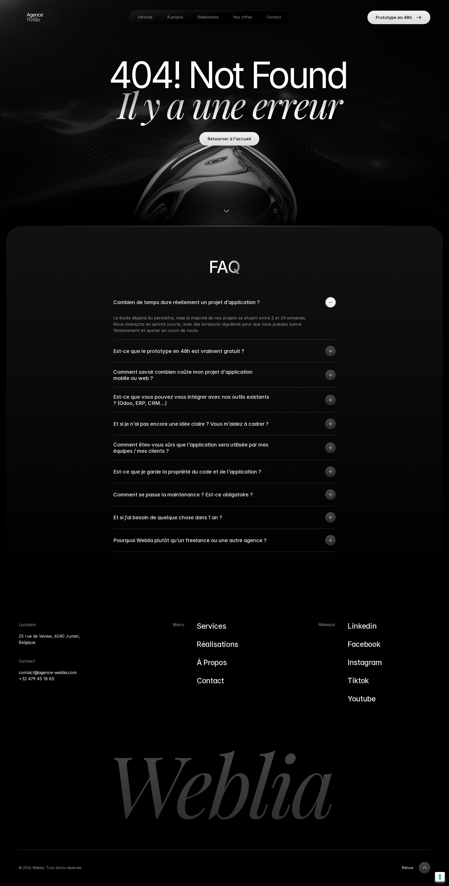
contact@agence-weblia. (43, 672)
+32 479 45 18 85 (36, 678)
